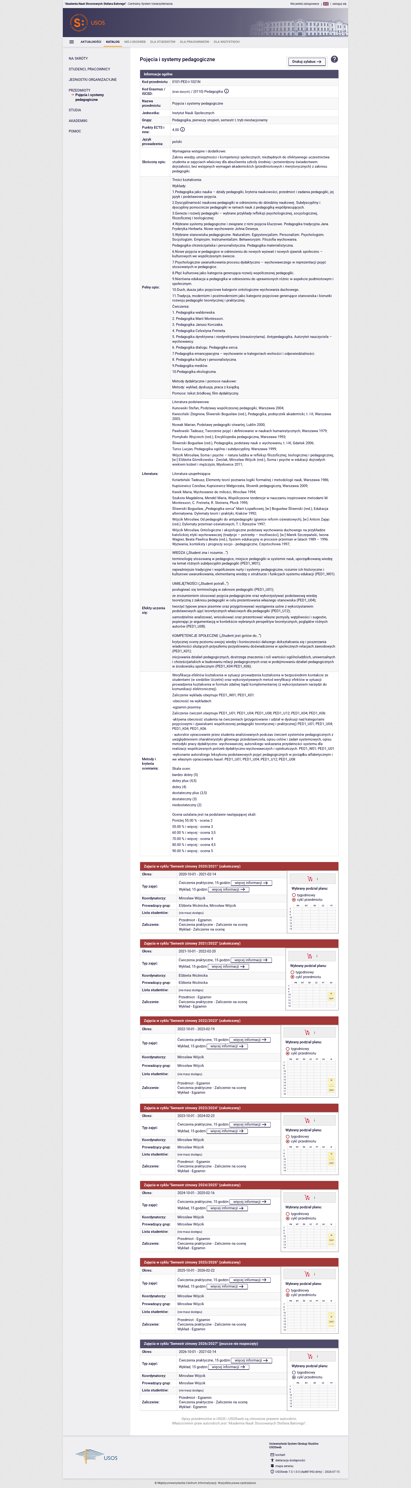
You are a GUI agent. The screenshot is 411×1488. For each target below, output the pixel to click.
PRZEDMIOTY (79, 90)
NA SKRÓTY (78, 58)
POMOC (75, 131)
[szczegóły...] (317, 878)
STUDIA (75, 110)
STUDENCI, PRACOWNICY (89, 69)
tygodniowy (305, 895)
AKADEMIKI (78, 121)
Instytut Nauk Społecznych (193, 113)
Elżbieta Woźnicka (193, 905)
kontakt (280, 1455)
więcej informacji (248, 883)
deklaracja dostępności (290, 1460)
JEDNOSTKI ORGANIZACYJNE (93, 80)
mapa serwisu (284, 1466)
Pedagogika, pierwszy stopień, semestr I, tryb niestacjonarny (220, 120)
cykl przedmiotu (309, 900)
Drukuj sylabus (304, 61)
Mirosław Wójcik (192, 898)
